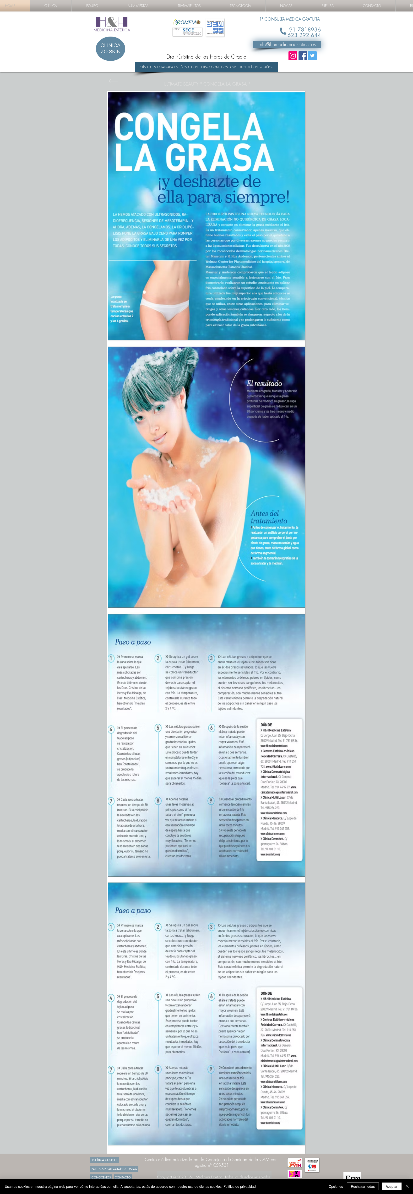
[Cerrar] (407, 1186)
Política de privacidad (239, 1186)
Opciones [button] (336, 1186)
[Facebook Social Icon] (303, 55)
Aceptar (391, 1186)
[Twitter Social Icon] (312, 55)
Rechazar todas (363, 1186)
